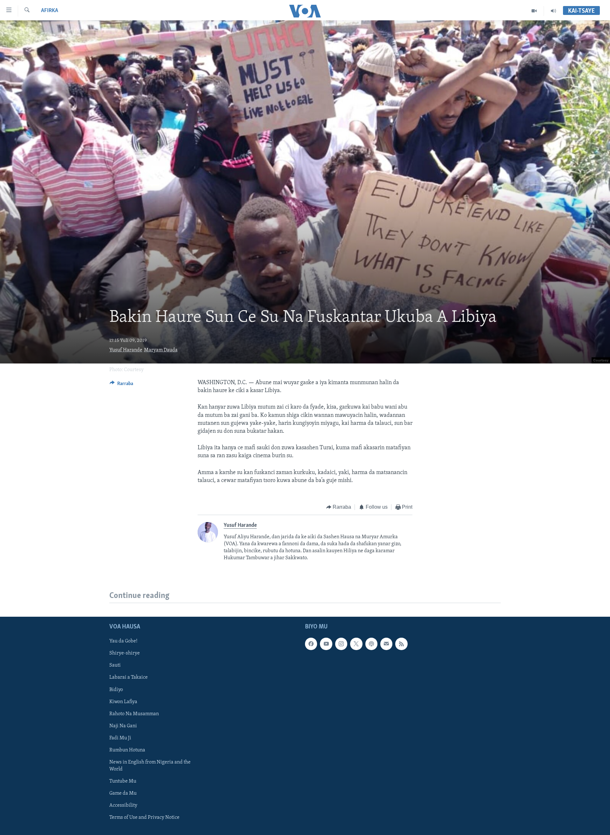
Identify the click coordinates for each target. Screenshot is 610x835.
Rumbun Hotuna (127, 750)
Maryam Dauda (161, 350)
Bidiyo (116, 689)
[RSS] (401, 644)
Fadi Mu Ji (120, 738)
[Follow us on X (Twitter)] (356, 644)
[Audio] (553, 11)
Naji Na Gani (123, 725)
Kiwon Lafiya (123, 701)
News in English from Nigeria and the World (150, 766)
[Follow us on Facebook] (311, 644)
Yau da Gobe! (123, 641)
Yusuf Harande (125, 350)
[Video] (534, 11)
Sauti (115, 665)
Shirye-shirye (124, 653)
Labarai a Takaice (128, 677)
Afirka (49, 11)
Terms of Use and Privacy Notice (144, 817)
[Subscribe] (386, 644)
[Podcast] (371, 644)
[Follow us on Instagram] (341, 644)
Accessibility (123, 805)
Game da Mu (123, 793)
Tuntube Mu (122, 781)
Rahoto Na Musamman (134, 713)
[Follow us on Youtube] (326, 644)
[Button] (121, 385)
